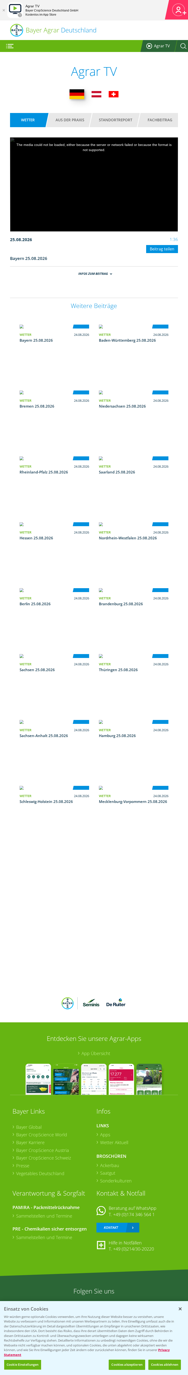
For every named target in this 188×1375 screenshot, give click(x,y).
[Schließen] (3, 10)
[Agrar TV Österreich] (96, 94)
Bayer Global (29, 1127)
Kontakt (111, 1227)
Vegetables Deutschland (40, 1173)
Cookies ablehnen (164, 1364)
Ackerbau (109, 1165)
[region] (94, 1338)
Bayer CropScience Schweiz (43, 1158)
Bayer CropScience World (41, 1135)
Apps (105, 1135)
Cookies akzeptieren (126, 1364)
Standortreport (115, 119)
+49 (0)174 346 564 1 (134, 1214)
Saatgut (107, 1173)
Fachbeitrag (160, 119)
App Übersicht (96, 1053)
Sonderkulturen (116, 1181)
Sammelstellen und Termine (44, 1216)
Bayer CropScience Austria (42, 1150)
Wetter (28, 119)
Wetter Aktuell (114, 1142)
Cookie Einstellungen (23, 1364)
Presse (22, 1166)
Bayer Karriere (30, 1142)
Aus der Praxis (70, 119)
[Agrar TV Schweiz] (113, 94)
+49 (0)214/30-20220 (133, 1249)
